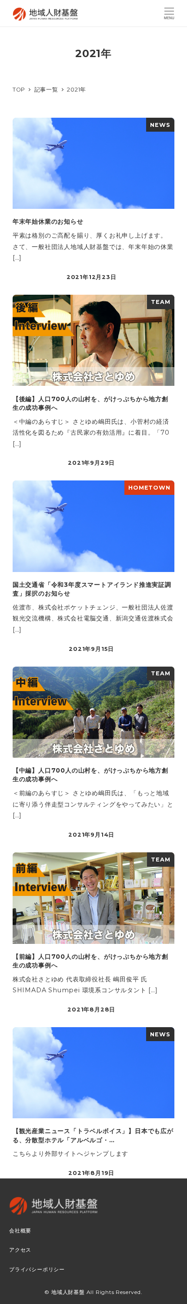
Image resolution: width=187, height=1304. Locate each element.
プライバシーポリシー (37, 1269)
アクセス (20, 1250)
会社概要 (20, 1230)
